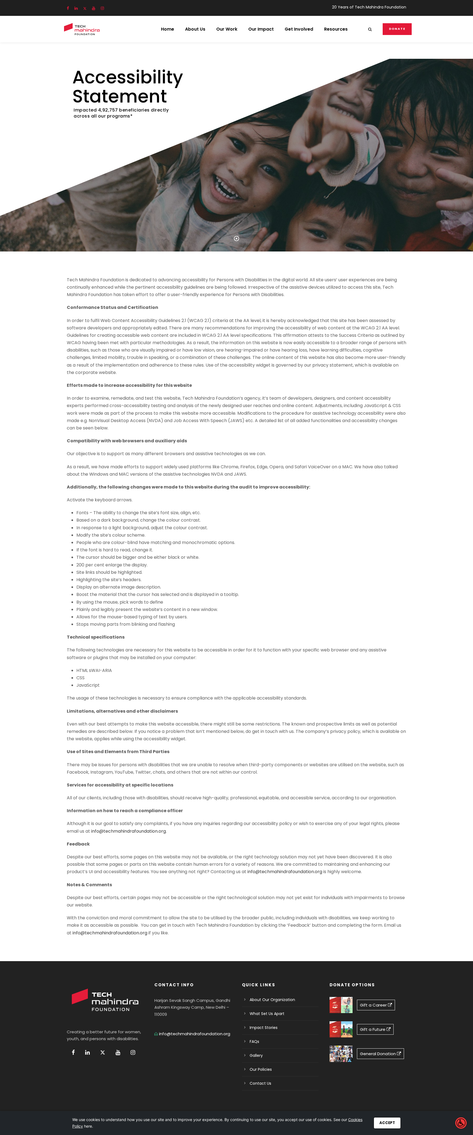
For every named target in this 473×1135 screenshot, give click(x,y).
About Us (195, 29)
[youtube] (93, 8)
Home (167, 29)
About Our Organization (272, 999)
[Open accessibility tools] (461, 1123)
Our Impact (261, 29)
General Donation (378, 1054)
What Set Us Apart (267, 1013)
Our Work (226, 29)
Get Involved (299, 29)
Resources (336, 29)
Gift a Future (373, 1029)
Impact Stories (264, 1027)
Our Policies (261, 1069)
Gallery (256, 1055)
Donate (397, 29)
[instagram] (102, 8)
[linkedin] (76, 8)
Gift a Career (374, 1005)
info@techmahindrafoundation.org (128, 831)
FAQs (254, 1041)
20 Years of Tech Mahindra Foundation (369, 7)
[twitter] (84, 8)
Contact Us (260, 1083)
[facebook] (68, 8)
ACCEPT (387, 1122)
